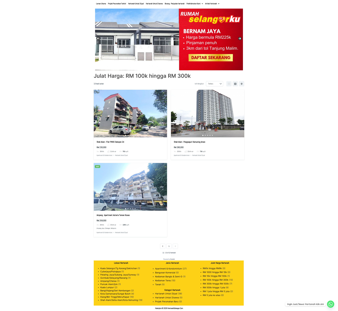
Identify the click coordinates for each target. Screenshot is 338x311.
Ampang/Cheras (108, 281)
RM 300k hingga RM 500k (216, 283)
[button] (195, 3)
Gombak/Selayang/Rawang (113, 278)
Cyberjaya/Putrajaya (110, 271)
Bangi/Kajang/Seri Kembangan (115, 290)
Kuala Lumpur (107, 287)
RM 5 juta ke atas (211, 295)
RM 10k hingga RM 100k (215, 276)
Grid (229, 83)
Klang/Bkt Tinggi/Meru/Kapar (114, 297)
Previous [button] (98, 39)
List (235, 83)
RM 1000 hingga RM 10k (215, 272)
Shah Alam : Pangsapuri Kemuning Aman (189, 141)
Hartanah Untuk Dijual (136, 3)
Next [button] (240, 39)
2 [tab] (128, 135)
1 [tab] (125, 135)
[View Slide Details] (169, 39)
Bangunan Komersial (165, 272)
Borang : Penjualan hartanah (174, 3)
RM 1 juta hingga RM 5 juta (216, 291)
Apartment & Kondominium (104, 155)
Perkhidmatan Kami (193, 3)
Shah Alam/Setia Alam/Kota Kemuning (119, 300)
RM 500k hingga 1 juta (214, 287)
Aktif (97, 166)
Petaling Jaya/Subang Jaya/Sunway (118, 274)
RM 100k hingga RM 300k (215, 279)
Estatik (172, 259)
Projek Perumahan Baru (166, 301)
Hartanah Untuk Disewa (154, 3)
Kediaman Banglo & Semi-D (168, 276)
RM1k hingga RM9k (212, 268)
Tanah (158, 284)
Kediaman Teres (163, 280)
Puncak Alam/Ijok (109, 284)
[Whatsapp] (330, 304)
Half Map (241, 83)
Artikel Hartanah (211, 3)
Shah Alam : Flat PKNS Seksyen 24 (110, 141)
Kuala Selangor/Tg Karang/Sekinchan (118, 268)
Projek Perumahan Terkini (117, 3)
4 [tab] (132, 135)
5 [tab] (135, 135)
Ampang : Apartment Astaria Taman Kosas (113, 215)
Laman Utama (101, 3)
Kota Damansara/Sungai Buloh (115, 293)
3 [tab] (130, 135)
